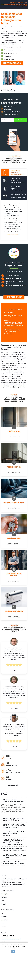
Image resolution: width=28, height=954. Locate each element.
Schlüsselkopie (14, 538)
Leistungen (4, 897)
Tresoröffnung (14, 467)
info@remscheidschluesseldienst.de (13, 325)
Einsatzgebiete (5, 894)
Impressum (4, 916)
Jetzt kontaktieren (13, 235)
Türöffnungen (14, 431)
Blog (2, 923)
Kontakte (3, 904)
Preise (2, 900)
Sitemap (3, 927)
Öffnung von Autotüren (14, 502)
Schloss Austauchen (14, 611)
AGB (2, 913)
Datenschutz (4, 920)
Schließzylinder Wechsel (14, 574)
